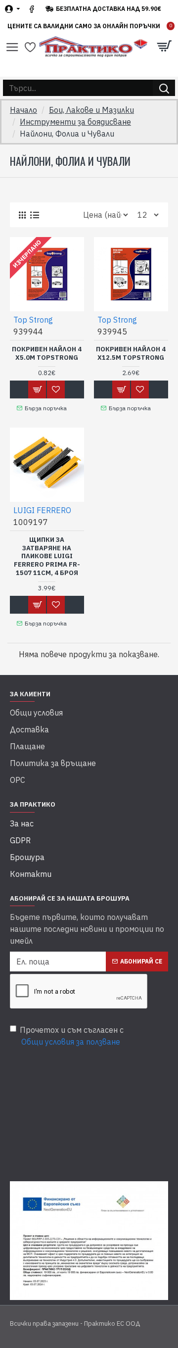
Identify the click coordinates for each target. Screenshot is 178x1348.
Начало (23, 110)
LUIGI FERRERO (42, 510)
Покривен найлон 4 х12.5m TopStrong (131, 353)
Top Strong (33, 320)
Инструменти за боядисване (75, 122)
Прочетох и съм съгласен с (72, 1036)
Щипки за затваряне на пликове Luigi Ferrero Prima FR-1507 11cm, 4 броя (47, 557)
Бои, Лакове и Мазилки (91, 110)
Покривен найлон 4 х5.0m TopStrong (47, 353)
